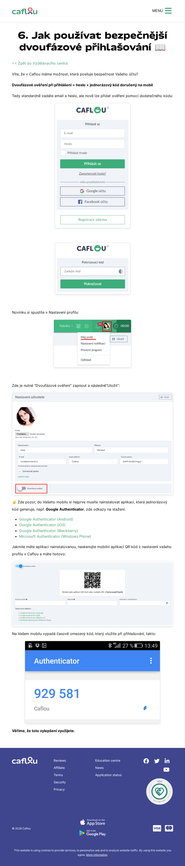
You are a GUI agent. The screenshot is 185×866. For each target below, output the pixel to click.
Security (60, 782)
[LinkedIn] (167, 761)
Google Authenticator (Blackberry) (48, 530)
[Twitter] (157, 761)
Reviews (60, 760)
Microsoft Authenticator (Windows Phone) (55, 536)
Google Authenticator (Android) (46, 519)
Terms (58, 775)
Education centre (107, 760)
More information (97, 855)
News (99, 768)
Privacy (59, 789)
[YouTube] (166, 769)
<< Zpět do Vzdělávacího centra (40, 63)
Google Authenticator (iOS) (42, 525)
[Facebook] (146, 761)
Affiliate (59, 768)
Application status (108, 775)
